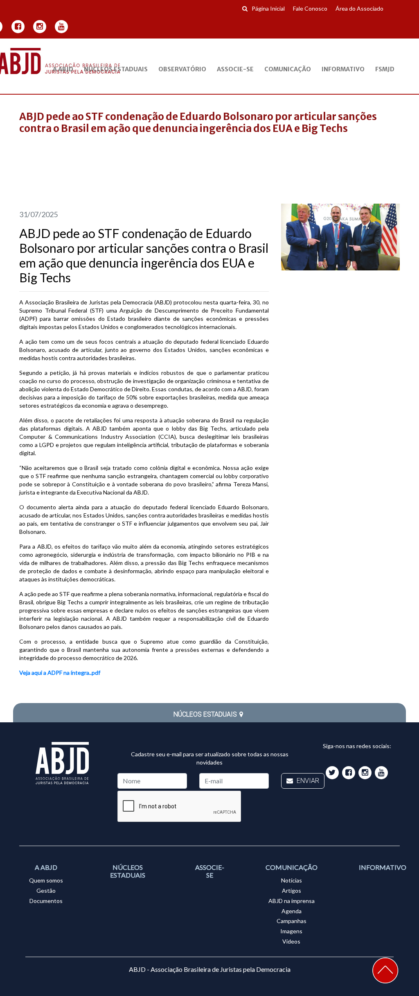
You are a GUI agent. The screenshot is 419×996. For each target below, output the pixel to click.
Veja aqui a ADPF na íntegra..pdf (59, 672)
